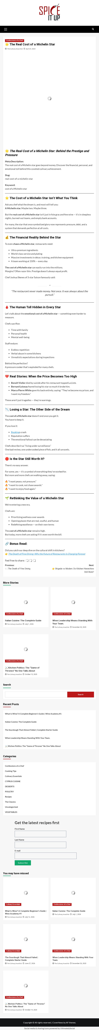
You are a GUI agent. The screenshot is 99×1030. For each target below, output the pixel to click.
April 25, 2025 (30, 49)
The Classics (10, 802)
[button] (5, 29)
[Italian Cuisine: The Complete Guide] (26, 602)
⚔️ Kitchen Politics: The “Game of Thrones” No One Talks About (33, 746)
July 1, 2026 (29, 624)
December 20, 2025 (79, 627)
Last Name (19, 839)
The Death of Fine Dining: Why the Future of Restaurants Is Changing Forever (46, 553)
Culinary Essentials (13, 776)
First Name (20, 829)
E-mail (17, 850)
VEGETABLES (11, 812)
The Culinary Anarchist (15, 49)
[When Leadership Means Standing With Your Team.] (73, 602)
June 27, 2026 (30, 963)
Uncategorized (11, 807)
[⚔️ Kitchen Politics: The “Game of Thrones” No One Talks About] (26, 649)
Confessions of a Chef (14, 40)
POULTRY (9, 791)
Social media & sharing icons (36, 1028)
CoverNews (58, 1022)
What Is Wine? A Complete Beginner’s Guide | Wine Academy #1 (33, 714)
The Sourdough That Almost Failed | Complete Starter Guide (31, 730)
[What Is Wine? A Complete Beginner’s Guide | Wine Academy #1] (26, 893)
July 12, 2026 (29, 917)
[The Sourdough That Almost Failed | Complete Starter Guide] (26, 939)
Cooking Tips (10, 771)
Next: (73, 568)
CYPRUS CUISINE (12, 781)
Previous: (17, 567)
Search (7, 685)
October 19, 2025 (31, 674)
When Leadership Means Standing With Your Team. (27, 738)
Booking (15, 432)
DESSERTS (9, 786)
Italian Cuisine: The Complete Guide (23, 620)
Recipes (8, 797)
